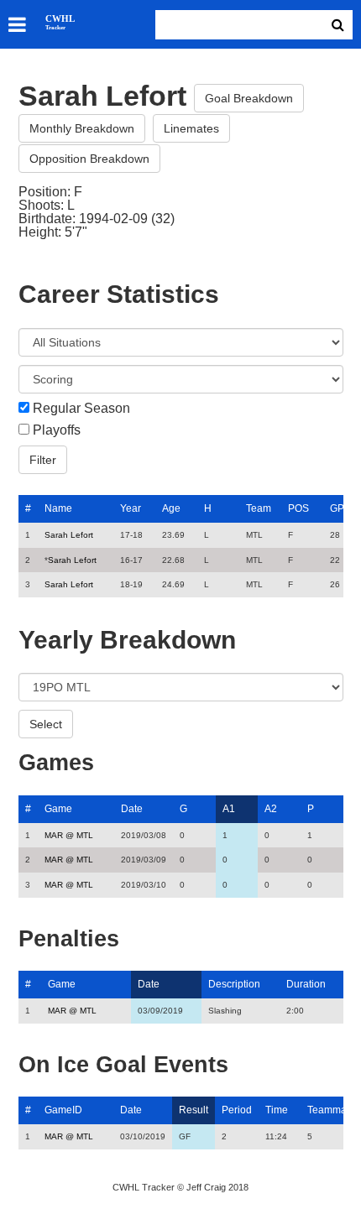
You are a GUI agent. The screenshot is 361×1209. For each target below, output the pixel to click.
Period (237, 1110)
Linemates (191, 128)
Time (276, 1110)
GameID (63, 1110)
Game (58, 809)
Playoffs (57, 430)
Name (58, 508)
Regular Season (81, 408)
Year (130, 508)
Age (171, 508)
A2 (270, 809)
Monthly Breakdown (81, 128)
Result (193, 1110)
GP (337, 508)
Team (258, 508)
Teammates (333, 1110)
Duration (306, 984)
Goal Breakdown (249, 98)
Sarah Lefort (68, 534)
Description (234, 984)
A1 (228, 809)
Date (132, 809)
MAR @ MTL (68, 835)
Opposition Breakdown (89, 158)
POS (298, 508)
